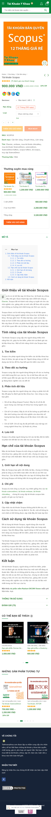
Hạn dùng (7, 107)
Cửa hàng (11, 74)
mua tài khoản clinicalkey (31, 144)
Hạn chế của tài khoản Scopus (22, 268)
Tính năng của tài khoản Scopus (22, 256)
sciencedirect (31, 147)
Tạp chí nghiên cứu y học (11, 701)
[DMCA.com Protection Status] (14, 788)
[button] (23, 663)
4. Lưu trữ (18, 265)
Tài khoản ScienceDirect (11, 704)
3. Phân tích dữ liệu (22, 263)
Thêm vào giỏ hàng (12, 129)
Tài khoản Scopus (11, 186)
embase (17, 144)
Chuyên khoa (29, 140)
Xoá (17, 118)
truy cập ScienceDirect (11, 152)
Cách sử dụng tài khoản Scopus (22, 277)
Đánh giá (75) (9, 605)
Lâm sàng (39, 140)
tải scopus (36, 150)
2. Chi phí (18, 272)
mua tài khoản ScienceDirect (13, 147)
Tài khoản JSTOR (34, 704)
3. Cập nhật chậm (21, 275)
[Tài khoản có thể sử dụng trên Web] (11, 93)
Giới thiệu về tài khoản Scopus (18, 253)
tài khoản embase (25, 491)
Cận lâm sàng (21, 74)
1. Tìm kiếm (19, 258)
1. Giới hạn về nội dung (23, 270)
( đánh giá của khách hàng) (22, 81)
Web (16, 157)
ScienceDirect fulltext (10, 150)
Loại (5, 113)
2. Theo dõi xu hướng (22, 260)
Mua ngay (33, 129)
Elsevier (9, 144)
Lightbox (44, 63)
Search (45, 10)
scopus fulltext (25, 150)
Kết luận (10, 279)
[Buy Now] (23, 807)
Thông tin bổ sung (12, 599)
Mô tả (5, 237)
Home (4, 74)
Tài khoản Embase (26, 186)
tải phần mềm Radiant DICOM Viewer (25, 589)
